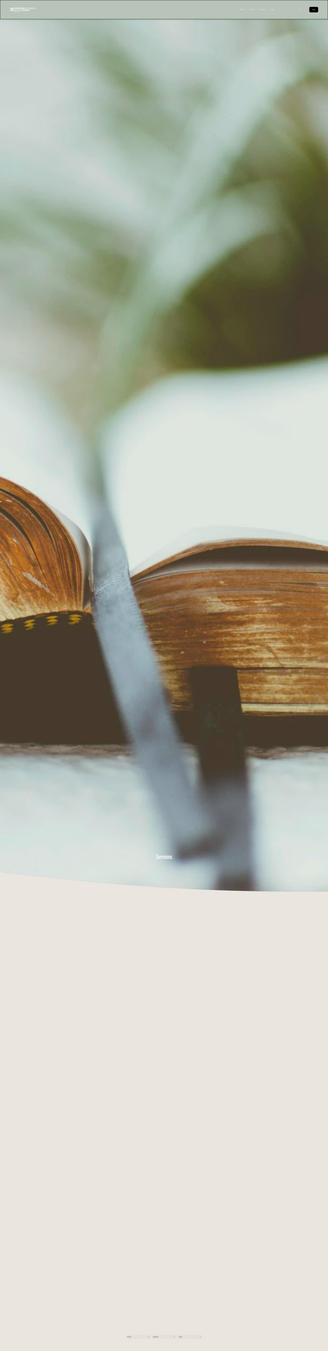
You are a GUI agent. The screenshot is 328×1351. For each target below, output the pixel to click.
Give (313, 9)
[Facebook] (300, 9)
